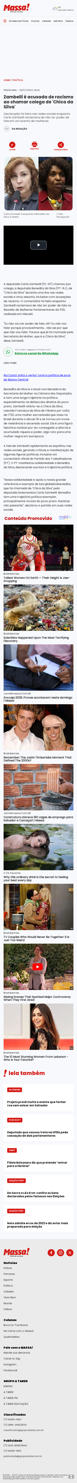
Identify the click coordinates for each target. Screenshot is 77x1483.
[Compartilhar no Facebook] (56, 156)
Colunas (10, 1320)
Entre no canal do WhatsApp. (37, 353)
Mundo (8, 1303)
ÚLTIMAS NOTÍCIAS (18, 21)
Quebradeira (11, 1337)
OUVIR (12, 149)
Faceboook (10, 1370)
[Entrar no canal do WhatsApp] (8, 351)
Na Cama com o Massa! (19, 1331)
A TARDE (9, 1392)
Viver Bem (10, 1297)
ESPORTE (58, 21)
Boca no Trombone (16, 1325)
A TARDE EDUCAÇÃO (16, 1404)
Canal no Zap (12, 1358)
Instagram (10, 1364)
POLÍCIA (35, 21)
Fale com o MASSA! (18, 1348)
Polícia (8, 1268)
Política (17, 80)
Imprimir (34, 148)
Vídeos (8, 1309)
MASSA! (8, 1386)
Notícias (10, 1263)
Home (8, 80)
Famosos (9, 1274)
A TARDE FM (11, 1398)
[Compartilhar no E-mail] (64, 156)
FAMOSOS (70, 21)
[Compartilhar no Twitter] (59, 156)
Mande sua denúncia (17, 1352)
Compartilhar (61, 149)
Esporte (8, 1280)
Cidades (9, 1291)
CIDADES (46, 21)
